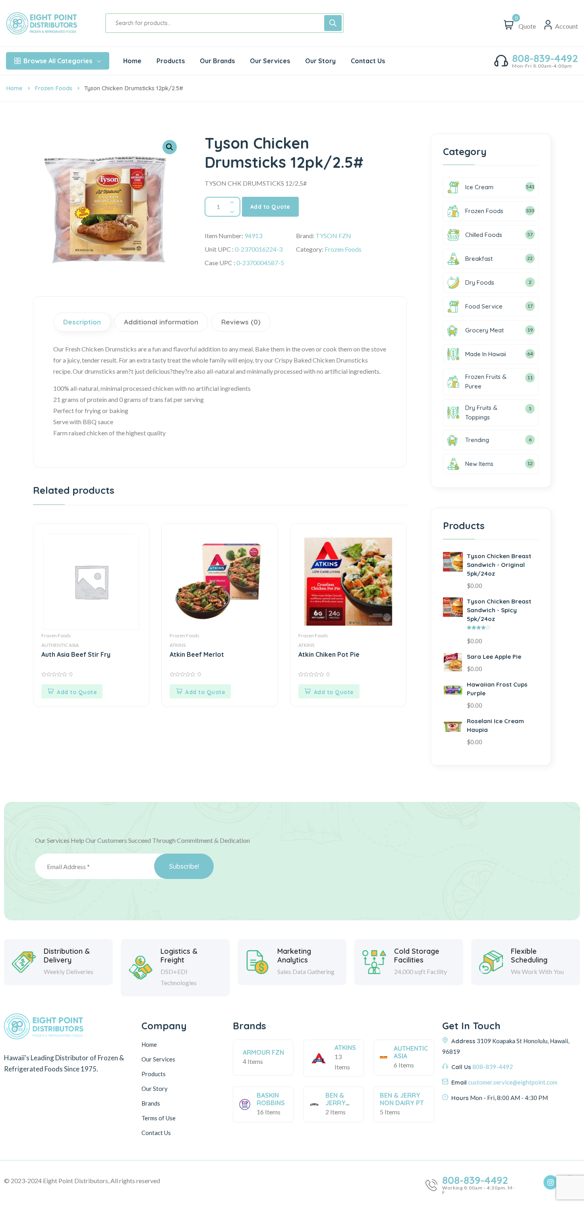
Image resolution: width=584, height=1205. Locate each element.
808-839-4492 (545, 58)
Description (82, 322)
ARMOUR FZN (263, 1052)
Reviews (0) (241, 322)
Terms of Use (158, 1118)
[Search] (333, 23)
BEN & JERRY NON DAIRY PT (402, 1099)
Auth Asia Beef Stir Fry (75, 654)
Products (153, 1073)
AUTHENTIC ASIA (60, 645)
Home (14, 88)
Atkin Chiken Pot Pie (329, 654)
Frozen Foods (53, 88)
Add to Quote (270, 206)
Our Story (154, 1088)
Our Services (158, 1059)
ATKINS (178, 645)
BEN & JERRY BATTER (337, 1102)
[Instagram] (550, 1182)
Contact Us (156, 1132)
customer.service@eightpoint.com (512, 1082)
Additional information (161, 322)
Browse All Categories (57, 61)
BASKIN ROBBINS (271, 1099)
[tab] (83, 322)
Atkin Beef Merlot (197, 654)
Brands (150, 1103)
